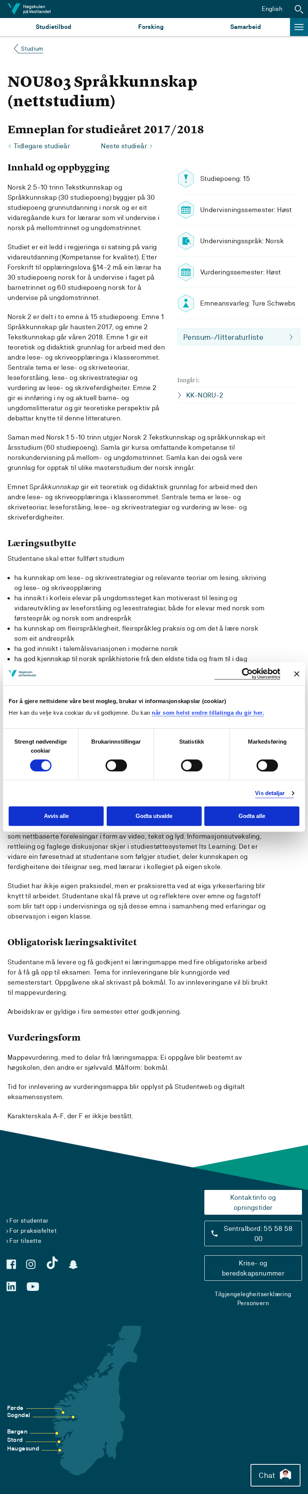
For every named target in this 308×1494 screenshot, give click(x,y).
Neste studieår (124, 146)
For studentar (28, 1220)
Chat (267, 1475)
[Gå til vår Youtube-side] (33, 1287)
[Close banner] (296, 673)
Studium (32, 48)
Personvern (253, 1303)
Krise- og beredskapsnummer (253, 1268)
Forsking (151, 26)
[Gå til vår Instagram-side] (31, 1264)
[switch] (116, 765)
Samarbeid (245, 26)
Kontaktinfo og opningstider (253, 1202)
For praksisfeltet (33, 1230)
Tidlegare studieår (42, 146)
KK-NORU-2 (204, 395)
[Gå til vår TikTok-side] (52, 1263)
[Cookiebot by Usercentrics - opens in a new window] (247, 673)
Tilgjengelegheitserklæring (253, 1294)
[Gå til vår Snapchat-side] (73, 1264)
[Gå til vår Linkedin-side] (11, 1286)
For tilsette (25, 1240)
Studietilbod (53, 26)
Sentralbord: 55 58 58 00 (258, 1233)
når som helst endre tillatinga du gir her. (208, 712)
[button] (299, 9)
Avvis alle (56, 816)
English (272, 8)
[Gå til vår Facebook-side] (11, 1264)
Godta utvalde (154, 816)
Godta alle (252, 816)
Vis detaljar (270, 793)
